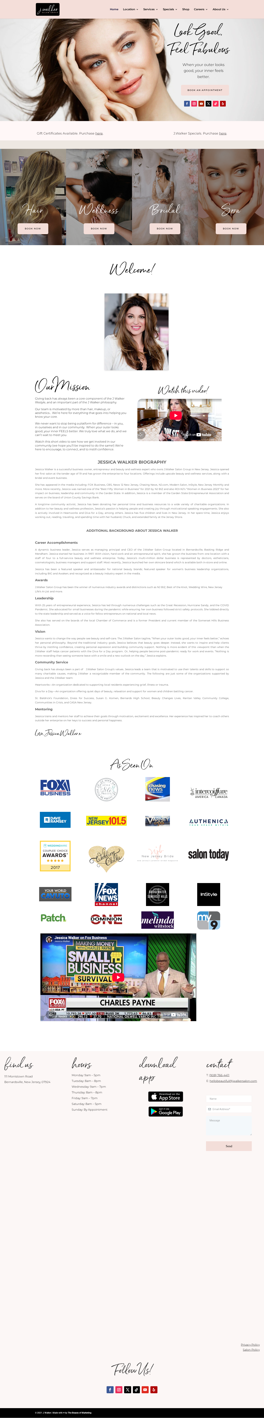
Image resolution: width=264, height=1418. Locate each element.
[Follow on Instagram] (194, 104)
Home (114, 9)
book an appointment (205, 90)
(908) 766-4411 (219, 1075)
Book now (33, 228)
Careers (199, 9)
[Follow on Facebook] (187, 104)
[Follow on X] (208, 104)
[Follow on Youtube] (201, 104)
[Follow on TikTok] (216, 104)
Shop (185, 9)
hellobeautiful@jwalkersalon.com (233, 1081)
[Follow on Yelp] (223, 104)
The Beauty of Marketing (79, 1413)
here (99, 133)
